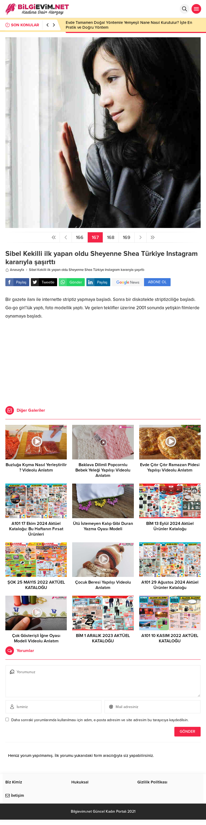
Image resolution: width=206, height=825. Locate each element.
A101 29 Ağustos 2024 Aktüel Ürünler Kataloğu (169, 585)
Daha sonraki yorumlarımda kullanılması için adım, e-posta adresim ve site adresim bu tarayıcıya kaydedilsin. (100, 720)
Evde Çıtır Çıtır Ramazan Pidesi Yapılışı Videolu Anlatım (170, 467)
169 (126, 237)
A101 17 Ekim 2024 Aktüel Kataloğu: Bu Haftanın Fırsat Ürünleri (36, 529)
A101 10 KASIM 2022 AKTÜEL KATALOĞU (169, 638)
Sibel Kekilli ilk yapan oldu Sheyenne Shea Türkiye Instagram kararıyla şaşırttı (86, 270)
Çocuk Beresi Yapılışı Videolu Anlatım (103, 585)
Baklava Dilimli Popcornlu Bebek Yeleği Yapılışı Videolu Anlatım (102, 470)
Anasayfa (17, 270)
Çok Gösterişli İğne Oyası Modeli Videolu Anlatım (36, 638)
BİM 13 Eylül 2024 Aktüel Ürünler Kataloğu (170, 526)
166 (79, 237)
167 (95, 237)
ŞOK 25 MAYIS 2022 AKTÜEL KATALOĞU (36, 585)
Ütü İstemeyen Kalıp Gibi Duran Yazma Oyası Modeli (103, 526)
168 (111, 237)
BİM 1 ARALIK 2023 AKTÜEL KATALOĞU (103, 638)
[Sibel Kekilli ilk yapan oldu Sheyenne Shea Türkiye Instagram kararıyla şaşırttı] (103, 225)
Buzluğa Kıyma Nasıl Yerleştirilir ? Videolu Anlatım (36, 467)
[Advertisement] (103, 360)
